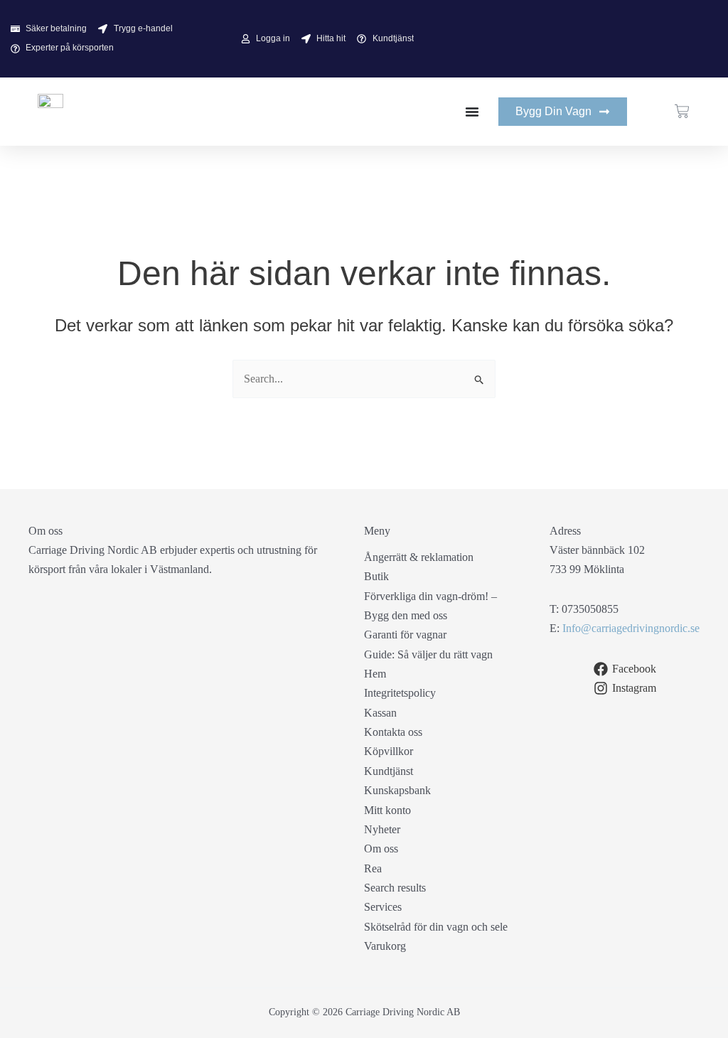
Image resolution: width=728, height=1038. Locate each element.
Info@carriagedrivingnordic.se (631, 628)
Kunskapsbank (397, 790)
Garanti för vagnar (405, 634)
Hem (375, 674)
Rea (373, 868)
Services (383, 907)
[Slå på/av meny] (472, 112)
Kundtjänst (388, 771)
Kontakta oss (393, 732)
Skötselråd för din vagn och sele (436, 927)
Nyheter (382, 829)
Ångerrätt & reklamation (418, 557)
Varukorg (385, 946)
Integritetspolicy (400, 693)
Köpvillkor (388, 751)
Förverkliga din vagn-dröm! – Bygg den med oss (430, 605)
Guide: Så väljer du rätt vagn (428, 654)
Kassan (380, 713)
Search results (395, 888)
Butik (376, 576)
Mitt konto (387, 810)
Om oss (381, 848)
